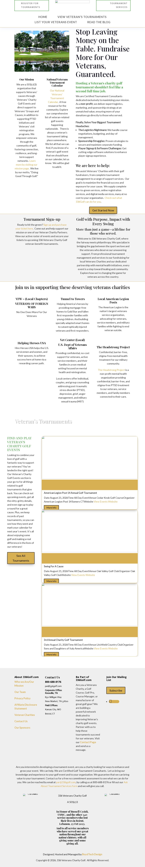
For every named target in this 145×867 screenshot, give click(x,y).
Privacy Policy (22, 698)
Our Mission (26, 79)
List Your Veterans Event (56, 22)
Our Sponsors (22, 727)
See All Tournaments (20, 558)
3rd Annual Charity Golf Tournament (63, 639)
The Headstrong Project (111, 369)
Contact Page (88, 742)
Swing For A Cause (53, 566)
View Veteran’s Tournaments (82, 17)
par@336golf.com (66, 782)
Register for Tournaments (30, 5)
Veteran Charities (24, 714)
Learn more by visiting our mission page (26, 164)
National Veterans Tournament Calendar (57, 82)
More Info (51, 507)
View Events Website (106, 501)
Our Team (20, 692)
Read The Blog (98, 22)
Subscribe (115, 690)
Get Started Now (103, 210)
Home (42, 17)
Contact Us (21, 721)
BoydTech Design (92, 854)
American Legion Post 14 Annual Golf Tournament (70, 492)
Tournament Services (118, 5)
